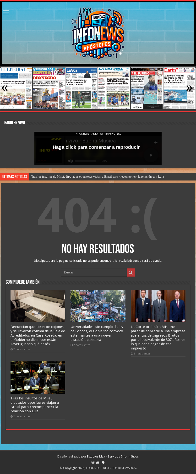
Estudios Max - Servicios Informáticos (113, 456)
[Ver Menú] (6, 12)
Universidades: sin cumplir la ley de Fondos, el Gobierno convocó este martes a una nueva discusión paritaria (97, 333)
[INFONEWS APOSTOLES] (98, 33)
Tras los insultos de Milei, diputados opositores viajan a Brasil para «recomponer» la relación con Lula (97, 176)
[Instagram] (93, 462)
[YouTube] (98, 462)
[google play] (103, 462)
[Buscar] (131, 272)
